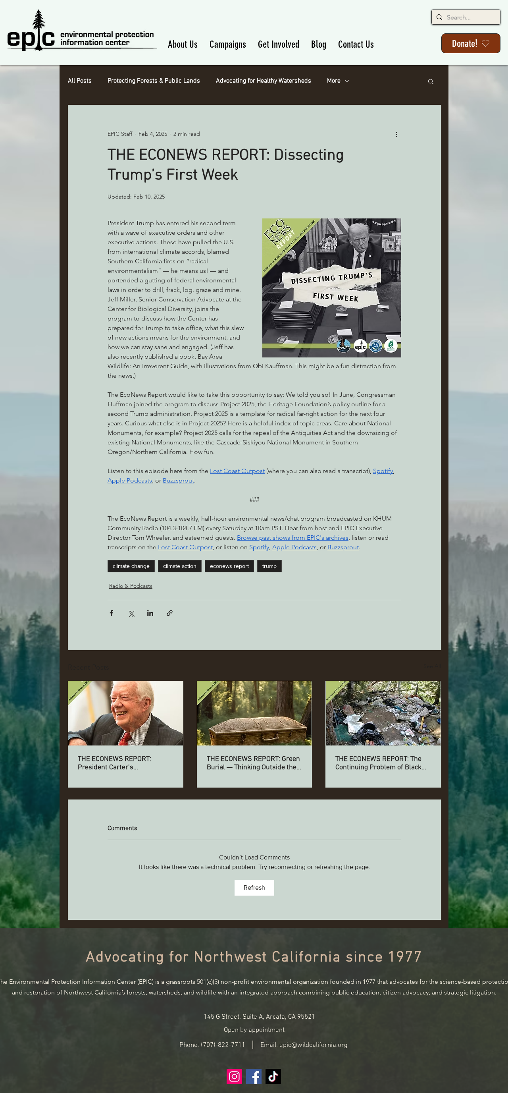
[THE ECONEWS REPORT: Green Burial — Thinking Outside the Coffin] (254, 713)
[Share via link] (169, 613)
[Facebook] (254, 1076)
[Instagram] (234, 1076)
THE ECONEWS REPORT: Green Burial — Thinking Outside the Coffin (253, 763)
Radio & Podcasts (130, 585)
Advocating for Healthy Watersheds (263, 81)
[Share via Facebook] (111, 613)
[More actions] (396, 134)
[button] (183, 44)
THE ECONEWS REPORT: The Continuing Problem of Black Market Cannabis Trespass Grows (378, 763)
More (334, 81)
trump (269, 566)
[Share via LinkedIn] (150, 613)
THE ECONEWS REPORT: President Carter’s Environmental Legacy (114, 763)
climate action (179, 566)
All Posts (80, 81)
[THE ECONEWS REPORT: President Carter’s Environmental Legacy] (125, 713)
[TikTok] (273, 1076)
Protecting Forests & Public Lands (154, 81)
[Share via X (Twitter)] (131, 613)
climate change (131, 566)
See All (432, 666)
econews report (229, 566)
